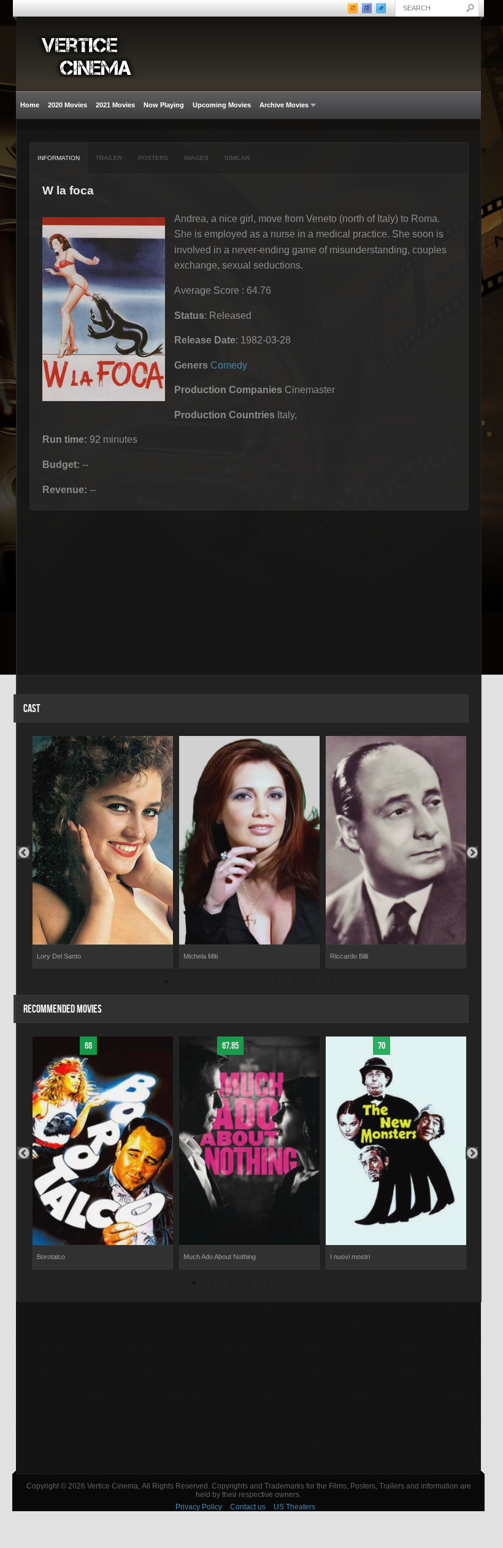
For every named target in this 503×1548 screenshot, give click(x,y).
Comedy (228, 365)
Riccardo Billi (349, 956)
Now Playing (164, 105)
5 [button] (240, 984)
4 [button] (221, 984)
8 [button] (295, 984)
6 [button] (258, 984)
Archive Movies (282, 105)
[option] (102, 852)
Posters (153, 158)
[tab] (59, 158)
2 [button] (185, 984)
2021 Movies (115, 105)
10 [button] (332, 984)
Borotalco (51, 1256)
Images (196, 158)
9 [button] (313, 984)
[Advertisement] (248, 1388)
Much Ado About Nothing (219, 1256)
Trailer (109, 158)
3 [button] (203, 984)
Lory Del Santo (59, 956)
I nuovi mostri (350, 1256)
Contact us (248, 1507)
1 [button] (166, 984)
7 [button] (277, 984)
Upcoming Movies (222, 105)
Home (29, 105)
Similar (237, 158)
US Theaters (294, 1507)
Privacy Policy (198, 1507)
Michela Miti (200, 956)
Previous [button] (23, 852)
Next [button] (472, 852)
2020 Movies (67, 105)
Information (58, 158)
